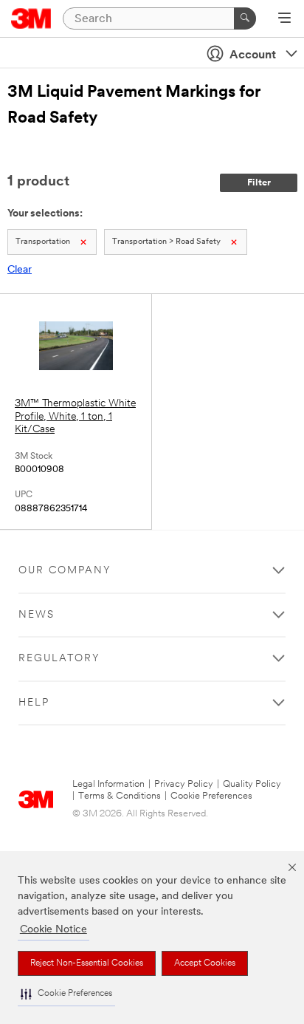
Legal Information (108, 784)
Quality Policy (252, 784)
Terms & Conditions (119, 796)
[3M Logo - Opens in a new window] (31, 18)
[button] (66, 994)
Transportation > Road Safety (166, 242)
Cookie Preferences (211, 796)
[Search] (245, 18)
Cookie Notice (53, 929)
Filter (259, 183)
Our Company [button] (64, 570)
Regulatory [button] (59, 658)
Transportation (42, 242)
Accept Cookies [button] (204, 963)
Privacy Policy (183, 784)
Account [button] (253, 55)
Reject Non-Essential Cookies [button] (86, 963)
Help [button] (33, 703)
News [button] (36, 615)
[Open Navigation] (284, 19)
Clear (19, 270)
